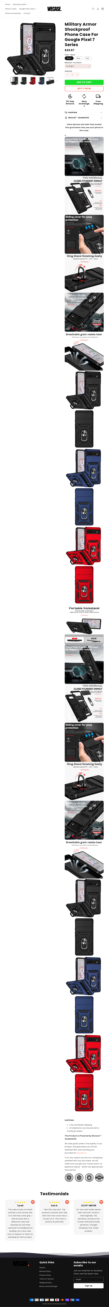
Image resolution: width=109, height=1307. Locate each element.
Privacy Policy (45, 1275)
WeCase (51, 1304)
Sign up (88, 1286)
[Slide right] (57, 80)
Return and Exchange (48, 1286)
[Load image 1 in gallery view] (14, 81)
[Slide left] (7, 80)
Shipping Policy (45, 1283)
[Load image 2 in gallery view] (23, 81)
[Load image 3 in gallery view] (32, 81)
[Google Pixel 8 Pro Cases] (84, 799)
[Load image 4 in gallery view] (41, 81)
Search (42, 1268)
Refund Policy (45, 1271)
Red (87, 58)
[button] (93, 8)
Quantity (68, 71)
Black (69, 58)
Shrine (64, 1304)
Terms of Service (46, 1279)
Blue (78, 58)
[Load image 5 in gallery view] (50, 81)
